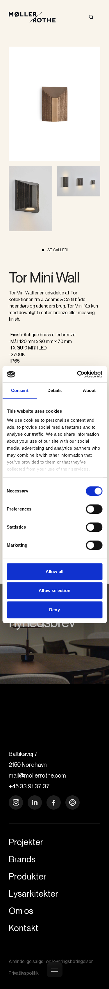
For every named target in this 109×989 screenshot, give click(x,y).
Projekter (67, 77)
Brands (73, 54)
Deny (54, 609)
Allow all (54, 571)
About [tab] (89, 390)
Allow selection (54, 590)
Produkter (67, 43)
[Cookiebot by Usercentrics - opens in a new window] (77, 374)
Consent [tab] (19, 390)
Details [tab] (54, 390)
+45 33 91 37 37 (29, 786)
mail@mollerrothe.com (37, 775)
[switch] (94, 509)
